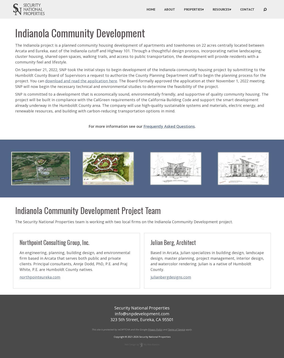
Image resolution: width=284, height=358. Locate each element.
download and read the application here (81, 80)
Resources (221, 9)
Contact (247, 9)
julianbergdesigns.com (171, 277)
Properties (193, 9)
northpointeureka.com (40, 277)
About (169, 9)
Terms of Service (176, 329)
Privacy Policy (155, 329)
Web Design (130, 344)
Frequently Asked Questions (169, 126)
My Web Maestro (151, 344)
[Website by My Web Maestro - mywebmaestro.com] (141, 344)
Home (151, 9)
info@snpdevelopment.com (142, 314)
